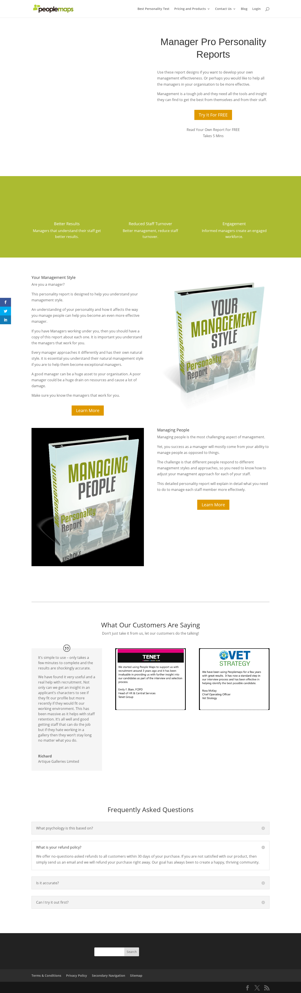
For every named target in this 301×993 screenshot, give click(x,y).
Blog (244, 9)
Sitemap (136, 975)
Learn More (87, 410)
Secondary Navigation (108, 975)
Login (256, 9)
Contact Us (223, 9)
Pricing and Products (190, 9)
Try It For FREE (213, 115)
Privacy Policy (76, 975)
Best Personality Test (153, 9)
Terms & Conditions (46, 975)
